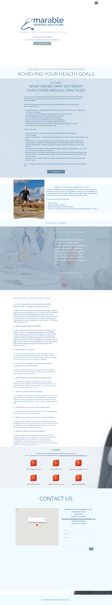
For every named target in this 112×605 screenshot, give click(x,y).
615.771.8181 (80, 521)
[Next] (102, 258)
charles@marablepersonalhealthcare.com (73, 455)
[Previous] (9, 258)
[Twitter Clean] (93, 599)
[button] (96, 2)
